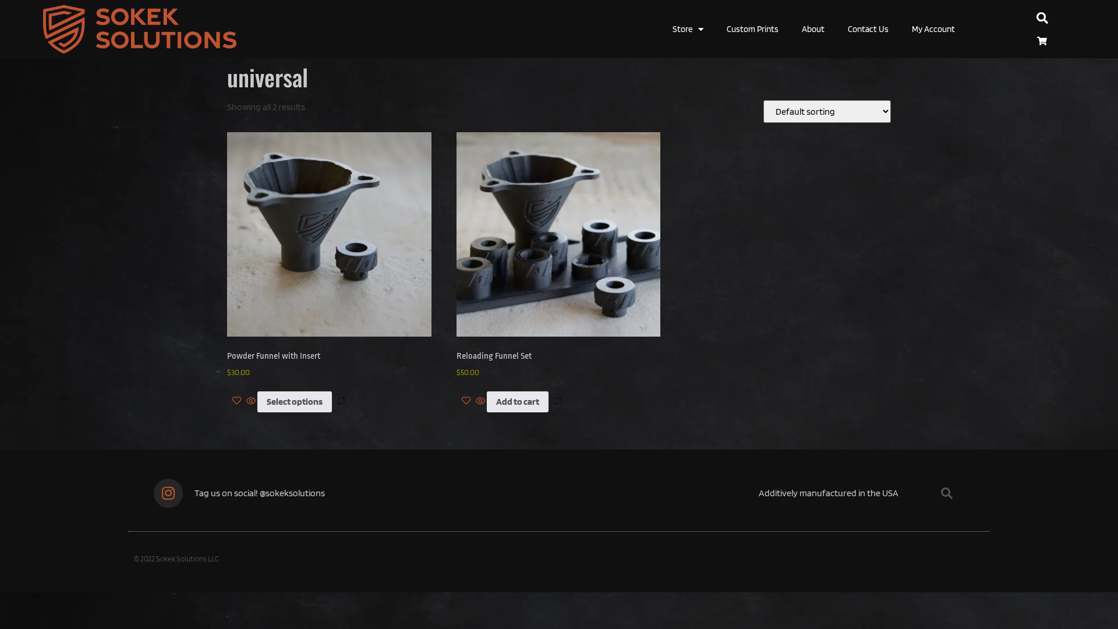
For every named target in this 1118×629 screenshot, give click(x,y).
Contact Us (868, 29)
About (813, 29)
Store (682, 29)
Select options (295, 401)
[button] (1042, 18)
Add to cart (517, 401)
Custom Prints (753, 29)
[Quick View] (251, 401)
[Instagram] (168, 493)
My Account (933, 29)
